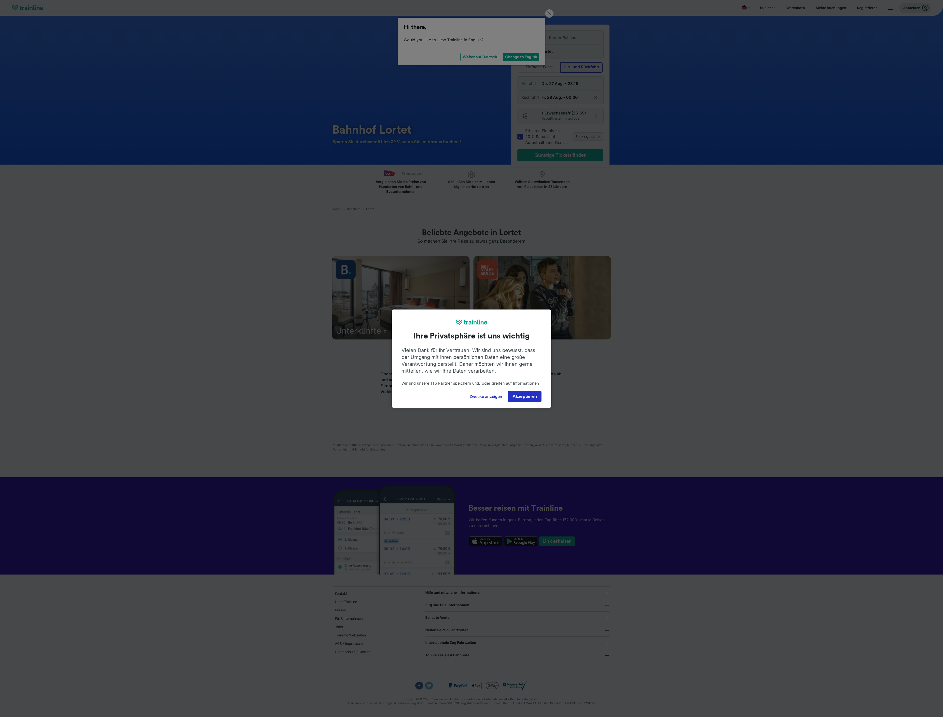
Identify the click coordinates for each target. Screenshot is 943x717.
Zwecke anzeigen (486, 396)
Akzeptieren (525, 396)
